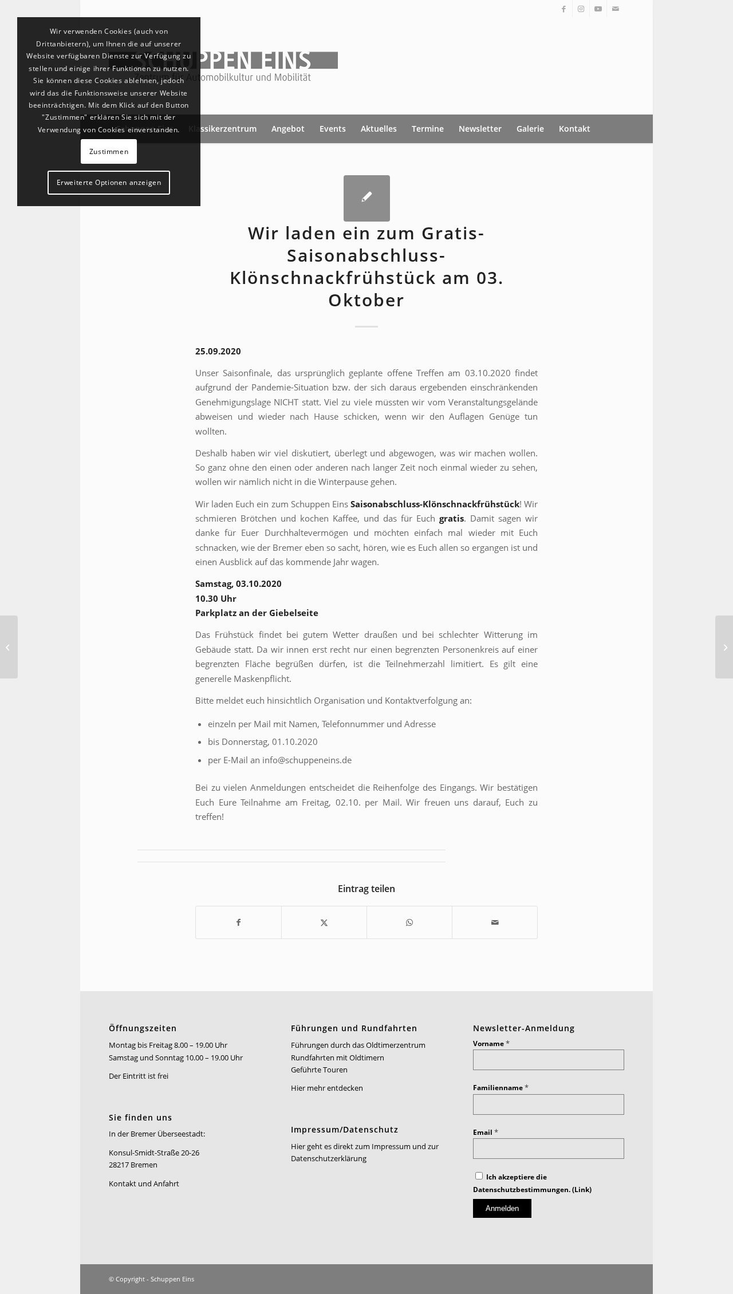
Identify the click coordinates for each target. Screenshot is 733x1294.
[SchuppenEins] (223, 66)
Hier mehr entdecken (327, 1088)
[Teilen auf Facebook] (238, 922)
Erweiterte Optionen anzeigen (109, 182)
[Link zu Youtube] (598, 8)
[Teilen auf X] (324, 922)
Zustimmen (108, 151)
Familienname (501, 1087)
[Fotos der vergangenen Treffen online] (9, 647)
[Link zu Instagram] (581, 8)
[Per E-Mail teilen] (494, 922)
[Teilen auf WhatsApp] (409, 922)
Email (485, 1132)
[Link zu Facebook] (563, 8)
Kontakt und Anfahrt (144, 1183)
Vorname (491, 1043)
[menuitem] (222, 129)
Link (581, 1189)
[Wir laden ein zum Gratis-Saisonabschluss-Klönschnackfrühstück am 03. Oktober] (367, 198)
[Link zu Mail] (615, 8)
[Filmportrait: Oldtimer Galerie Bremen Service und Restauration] (724, 647)
